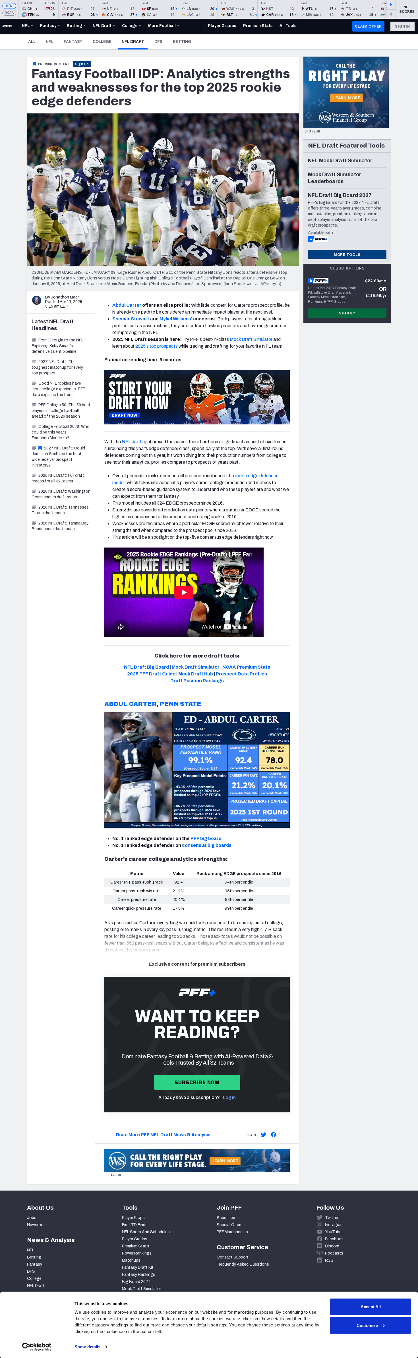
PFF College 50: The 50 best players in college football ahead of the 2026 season (61, 410)
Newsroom (37, 1225)
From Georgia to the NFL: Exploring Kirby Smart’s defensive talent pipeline (58, 346)
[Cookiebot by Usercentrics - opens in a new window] (37, 1347)
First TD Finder (135, 1225)
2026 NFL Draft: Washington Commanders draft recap (61, 494)
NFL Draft (135, 41)
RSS (329, 1260)
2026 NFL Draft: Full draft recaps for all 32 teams (58, 478)
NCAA (9, 12)
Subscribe (226, 1218)
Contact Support (233, 1257)
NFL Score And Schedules (146, 1232)
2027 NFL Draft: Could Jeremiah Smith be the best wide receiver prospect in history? (58, 456)
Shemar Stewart (130, 318)
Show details (87, 1346)
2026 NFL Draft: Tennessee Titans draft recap (60, 510)
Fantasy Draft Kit (138, 1267)
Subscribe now (197, 1082)
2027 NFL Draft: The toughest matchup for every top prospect (57, 367)
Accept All (371, 1306)
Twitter (331, 1218)
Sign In (402, 26)
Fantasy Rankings (138, 1274)
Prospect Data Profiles (241, 673)
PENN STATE (180, 704)
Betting (182, 42)
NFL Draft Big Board (146, 667)
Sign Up (82, 64)
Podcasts (334, 1253)
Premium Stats (135, 1246)
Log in (229, 1097)
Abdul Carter (126, 305)
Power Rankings (137, 1253)
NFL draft (132, 441)
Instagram (334, 1225)
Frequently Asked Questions (243, 1264)
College (102, 42)
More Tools (347, 255)
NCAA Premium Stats (246, 667)
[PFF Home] (7, 26)
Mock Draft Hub (195, 673)
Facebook (334, 1239)
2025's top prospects (156, 346)
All (32, 42)
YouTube (333, 1232)
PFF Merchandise (232, 1232)
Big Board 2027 (136, 1282)
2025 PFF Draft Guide (151, 673)
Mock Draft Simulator (251, 339)
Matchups (131, 1260)
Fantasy (73, 42)
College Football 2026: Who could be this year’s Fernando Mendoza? (61, 432)
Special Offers (230, 1225)
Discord (332, 1246)
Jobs (31, 1218)
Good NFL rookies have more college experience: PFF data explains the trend (58, 389)
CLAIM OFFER (368, 26)
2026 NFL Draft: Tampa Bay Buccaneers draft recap (60, 526)
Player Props (133, 1218)
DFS (158, 42)
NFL (9, 5)
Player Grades (134, 1239)
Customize (367, 1325)
